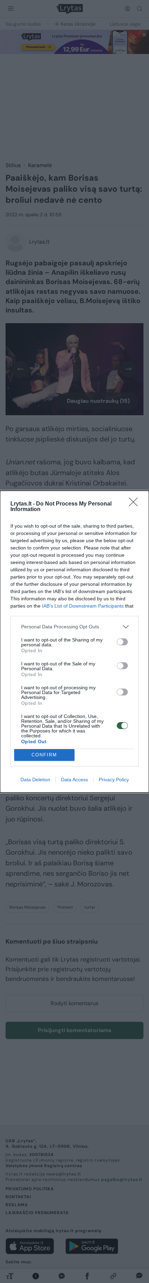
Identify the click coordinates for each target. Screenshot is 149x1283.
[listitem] (74, 626)
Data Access (74, 779)
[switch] (122, 641)
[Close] (135, 504)
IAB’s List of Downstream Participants (83, 606)
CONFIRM (44, 754)
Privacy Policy (114, 779)
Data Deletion (35, 779)
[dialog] (74, 642)
